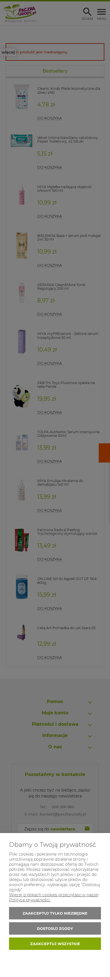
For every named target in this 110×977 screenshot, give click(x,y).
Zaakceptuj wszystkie (55, 943)
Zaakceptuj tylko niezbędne (55, 913)
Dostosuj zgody (55, 928)
